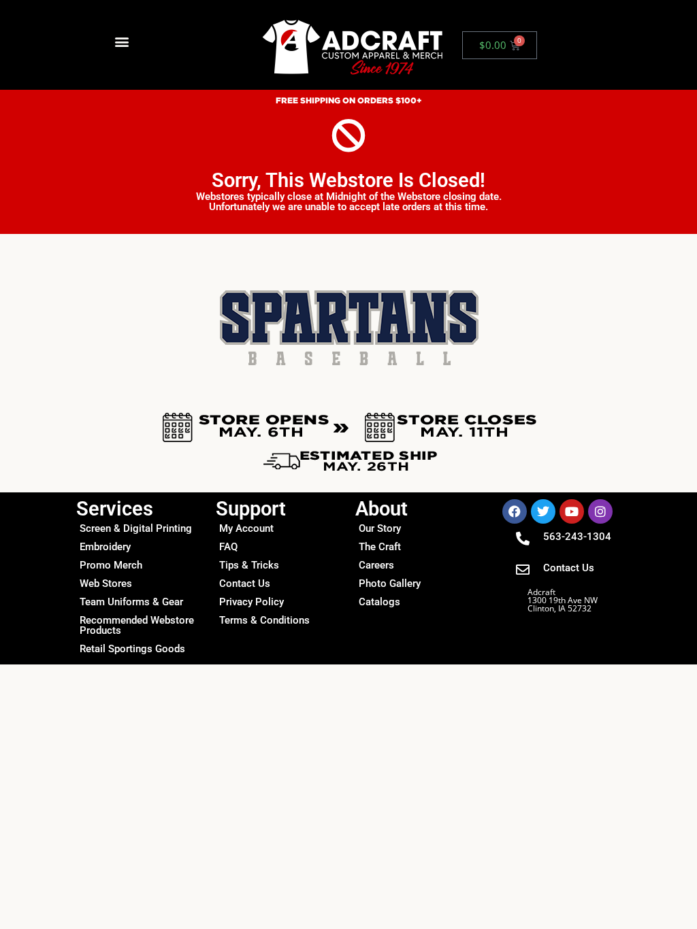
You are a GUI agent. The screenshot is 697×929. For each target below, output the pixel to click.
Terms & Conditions (264, 620)
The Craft (380, 547)
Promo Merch (111, 565)
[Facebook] (514, 511)
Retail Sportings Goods (132, 649)
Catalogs (379, 602)
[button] (122, 42)
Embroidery (105, 547)
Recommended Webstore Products (137, 625)
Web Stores (106, 583)
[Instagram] (600, 511)
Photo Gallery (390, 583)
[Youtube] (572, 511)
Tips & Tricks (249, 565)
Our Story (380, 528)
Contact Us (244, 583)
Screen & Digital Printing (136, 528)
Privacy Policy (251, 602)
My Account (246, 528)
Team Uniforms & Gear (131, 602)
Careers (376, 565)
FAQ (228, 547)
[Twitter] (543, 511)
